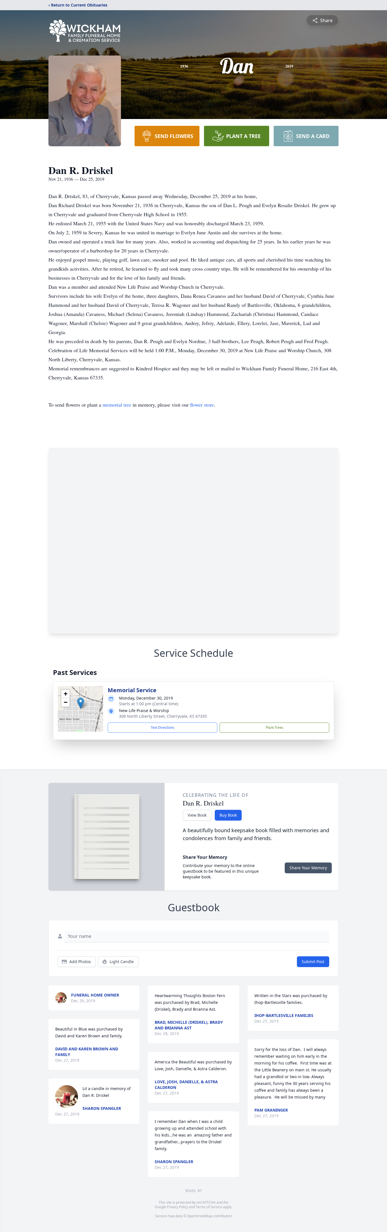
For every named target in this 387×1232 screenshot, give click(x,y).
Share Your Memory (308, 867)
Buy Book (228, 815)
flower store (202, 404)
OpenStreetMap (199, 1216)
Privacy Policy (177, 1207)
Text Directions (162, 727)
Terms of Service (209, 1207)
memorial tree (117, 404)
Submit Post (313, 961)
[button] (80, 703)
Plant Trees (274, 727)
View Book (197, 815)
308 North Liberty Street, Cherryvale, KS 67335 (163, 716)
